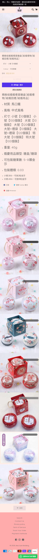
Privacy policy (19, 524)
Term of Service (19, 527)
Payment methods (19, 534)
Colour (5, 69)
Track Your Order (19, 530)
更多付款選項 (17, 90)
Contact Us (19, 521)
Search (19, 518)
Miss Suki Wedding (22, 545)
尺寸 (4, 64)
